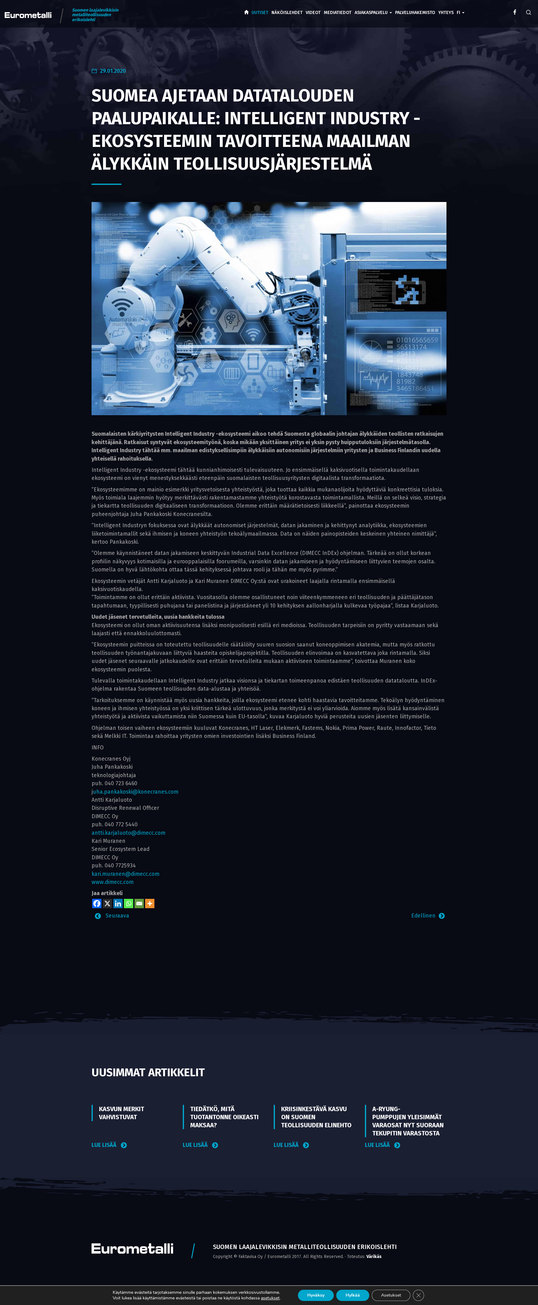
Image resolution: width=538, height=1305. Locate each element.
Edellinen (423, 916)
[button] (460, 8)
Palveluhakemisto (415, 12)
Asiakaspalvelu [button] (372, 12)
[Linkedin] (118, 903)
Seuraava (116, 916)
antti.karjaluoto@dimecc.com (128, 833)
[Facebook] (96, 903)
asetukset (270, 1298)
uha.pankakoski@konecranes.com (135, 792)
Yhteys (446, 12)
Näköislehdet (287, 12)
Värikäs (374, 1256)
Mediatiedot (338, 12)
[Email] (139, 903)
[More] (149, 903)
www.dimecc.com (113, 882)
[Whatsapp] (128, 903)
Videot (313, 12)
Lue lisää (105, 1145)
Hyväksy (315, 1295)
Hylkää (353, 1295)
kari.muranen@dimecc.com (125, 874)
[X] (107, 903)
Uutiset (260, 12)
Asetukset (391, 1295)
